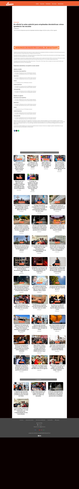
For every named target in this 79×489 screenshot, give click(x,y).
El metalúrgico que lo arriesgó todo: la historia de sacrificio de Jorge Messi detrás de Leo (59, 166)
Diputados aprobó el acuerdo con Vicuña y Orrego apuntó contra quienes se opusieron (21, 368)
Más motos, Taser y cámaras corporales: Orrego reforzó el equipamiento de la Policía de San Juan (39, 348)
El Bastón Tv (39, 264)
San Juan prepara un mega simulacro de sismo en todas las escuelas (21, 306)
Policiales (48, 3)
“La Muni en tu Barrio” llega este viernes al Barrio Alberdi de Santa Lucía (57, 307)
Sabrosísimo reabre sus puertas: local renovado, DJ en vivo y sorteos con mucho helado (57, 228)
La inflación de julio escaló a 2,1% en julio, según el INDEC (32, 165)
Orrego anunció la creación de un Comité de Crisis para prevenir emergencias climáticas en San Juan (39, 208)
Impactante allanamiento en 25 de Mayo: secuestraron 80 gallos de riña (21, 269)
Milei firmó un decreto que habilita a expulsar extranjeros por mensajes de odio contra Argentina (19, 185)
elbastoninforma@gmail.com (39, 426)
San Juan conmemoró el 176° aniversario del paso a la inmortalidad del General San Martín (57, 347)
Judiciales (57, 202)
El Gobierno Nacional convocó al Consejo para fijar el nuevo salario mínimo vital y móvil (19, 166)
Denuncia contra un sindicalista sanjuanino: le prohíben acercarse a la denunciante (57, 207)
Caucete (42, 3)
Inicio (37, 3)
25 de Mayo (39, 222)
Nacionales (60, 3)
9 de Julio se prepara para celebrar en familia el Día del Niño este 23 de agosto (39, 367)
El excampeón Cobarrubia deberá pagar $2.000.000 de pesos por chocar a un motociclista (57, 269)
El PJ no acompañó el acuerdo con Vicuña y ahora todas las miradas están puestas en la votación (21, 348)
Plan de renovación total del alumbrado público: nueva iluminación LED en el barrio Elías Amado (21, 288)
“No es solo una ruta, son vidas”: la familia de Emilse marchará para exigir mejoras (57, 368)
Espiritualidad (22, 202)
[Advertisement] (39, 13)
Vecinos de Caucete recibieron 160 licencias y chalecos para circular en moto (39, 327)
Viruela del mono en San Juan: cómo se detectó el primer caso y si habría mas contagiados (57, 248)
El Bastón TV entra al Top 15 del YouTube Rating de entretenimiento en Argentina (39, 269)
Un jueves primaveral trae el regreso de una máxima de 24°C (57, 288)
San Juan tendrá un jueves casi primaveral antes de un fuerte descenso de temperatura (57, 327)
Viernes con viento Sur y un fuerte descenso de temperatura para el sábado (21, 248)
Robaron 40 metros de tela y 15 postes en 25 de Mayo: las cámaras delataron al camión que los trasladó (21, 328)
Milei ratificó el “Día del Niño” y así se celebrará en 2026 (46, 165)
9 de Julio (22, 282)
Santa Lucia (57, 301)
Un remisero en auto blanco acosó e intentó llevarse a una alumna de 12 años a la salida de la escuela (21, 228)
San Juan (54, 3)
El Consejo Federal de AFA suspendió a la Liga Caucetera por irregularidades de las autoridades (39, 248)
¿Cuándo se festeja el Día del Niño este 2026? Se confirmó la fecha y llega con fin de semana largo (33, 185)
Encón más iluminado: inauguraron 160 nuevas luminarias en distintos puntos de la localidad (39, 228)
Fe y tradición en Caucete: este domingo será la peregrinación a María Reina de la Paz (21, 207)
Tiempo (21, 242)
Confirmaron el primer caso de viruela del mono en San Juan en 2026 (39, 306)
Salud (39, 301)
